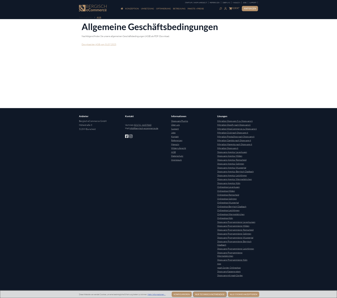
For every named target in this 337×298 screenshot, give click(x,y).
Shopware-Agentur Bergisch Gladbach (235, 171)
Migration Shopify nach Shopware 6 (234, 124)
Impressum (176, 159)
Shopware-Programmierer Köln (232, 259)
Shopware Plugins (179, 121)
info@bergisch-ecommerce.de (144, 128)
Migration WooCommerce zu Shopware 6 (237, 128)
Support (253, 3)
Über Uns (226, 3)
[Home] (122, 8)
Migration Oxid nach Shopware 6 (232, 132)
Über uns (175, 124)
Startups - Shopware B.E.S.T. (196, 3)
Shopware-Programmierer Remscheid (235, 229)
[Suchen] (220, 8)
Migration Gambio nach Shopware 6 (234, 140)
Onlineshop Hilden (226, 191)
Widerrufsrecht (178, 148)
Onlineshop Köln (225, 218)
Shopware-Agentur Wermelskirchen (234, 179)
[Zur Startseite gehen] (93, 8)
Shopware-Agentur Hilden (229, 156)
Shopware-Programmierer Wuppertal (235, 237)
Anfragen (250, 8)
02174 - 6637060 (142, 125)
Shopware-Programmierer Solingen (234, 233)
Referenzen (215, 3)
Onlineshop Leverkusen (228, 187)
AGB (173, 152)
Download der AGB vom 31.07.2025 (99, 44)
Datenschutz (177, 156)
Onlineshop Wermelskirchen (230, 214)
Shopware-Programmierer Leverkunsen (236, 222)
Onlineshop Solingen (227, 198)
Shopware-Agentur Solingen (230, 163)
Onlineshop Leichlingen (228, 210)
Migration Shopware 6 (227, 148)
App (219, 263)
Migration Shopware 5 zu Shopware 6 (235, 121)
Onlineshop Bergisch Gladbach (231, 206)
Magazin (237, 3)
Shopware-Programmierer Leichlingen (235, 248)
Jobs (245, 3)
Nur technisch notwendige (210, 294)
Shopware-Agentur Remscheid (231, 159)
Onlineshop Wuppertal (228, 202)
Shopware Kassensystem (229, 271)
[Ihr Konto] (225, 8)
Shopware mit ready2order (230, 275)
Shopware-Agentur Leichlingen (232, 175)
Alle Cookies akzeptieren (243, 294)
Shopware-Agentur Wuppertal (231, 167)
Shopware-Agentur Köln (228, 183)
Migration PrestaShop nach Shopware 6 (235, 136)
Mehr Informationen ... (157, 294)
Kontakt (175, 136)
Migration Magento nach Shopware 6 (234, 144)
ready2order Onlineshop (229, 267)
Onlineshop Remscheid (228, 194)
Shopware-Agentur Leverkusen (232, 152)
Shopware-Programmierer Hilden (233, 225)
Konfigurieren (182, 294)
